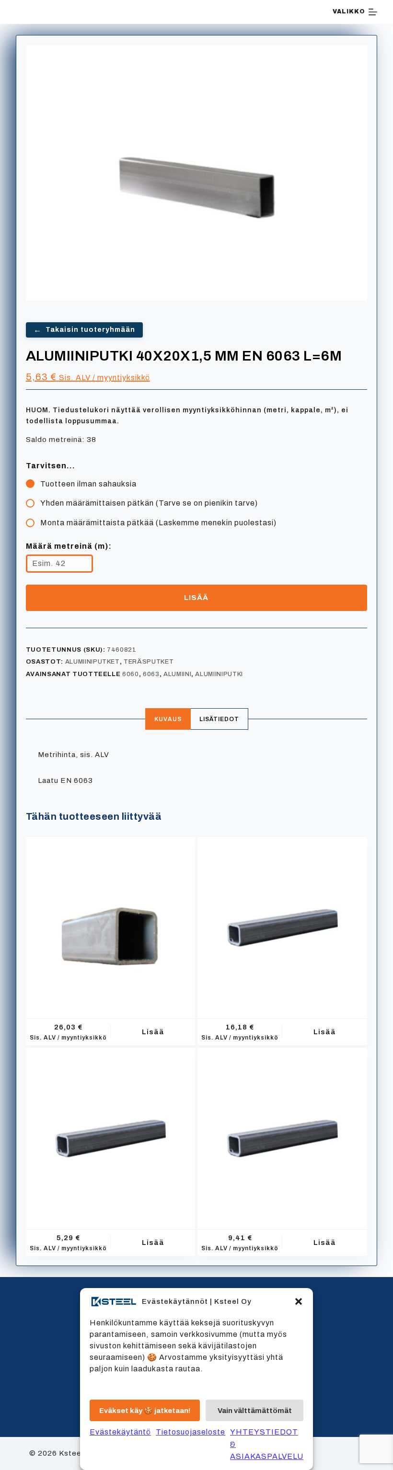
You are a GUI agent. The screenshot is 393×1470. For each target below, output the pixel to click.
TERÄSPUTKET (148, 661)
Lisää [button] (153, 1032)
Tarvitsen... (50, 466)
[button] (298, 1301)
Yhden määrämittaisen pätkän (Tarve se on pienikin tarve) (149, 503)
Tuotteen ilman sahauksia (88, 484)
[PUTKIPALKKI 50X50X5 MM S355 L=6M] (282, 921)
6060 (130, 674)
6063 (151, 674)
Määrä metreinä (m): (69, 546)
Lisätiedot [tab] (219, 719)
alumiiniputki (219, 674)
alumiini (177, 674)
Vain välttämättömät (255, 1410)
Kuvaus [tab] (168, 719)
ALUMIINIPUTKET (92, 661)
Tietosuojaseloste (190, 1432)
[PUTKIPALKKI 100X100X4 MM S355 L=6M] (111, 921)
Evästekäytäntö (120, 1432)
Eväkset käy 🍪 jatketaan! (144, 1410)
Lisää (196, 597)
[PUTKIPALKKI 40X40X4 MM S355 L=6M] (282, 1132)
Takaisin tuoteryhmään (84, 330)
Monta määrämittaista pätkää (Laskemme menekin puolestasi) (158, 523)
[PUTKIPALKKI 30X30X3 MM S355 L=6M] (111, 1132)
